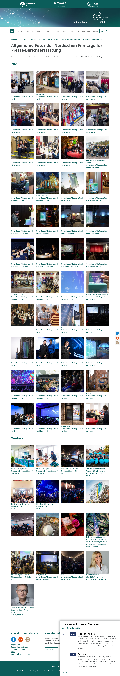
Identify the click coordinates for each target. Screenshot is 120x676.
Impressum (15, 645)
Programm (29, 31)
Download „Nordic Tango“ (20, 654)
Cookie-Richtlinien (18, 649)
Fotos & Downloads (38, 39)
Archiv (95, 31)
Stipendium (86, 31)
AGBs (13, 652)
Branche (56, 31)
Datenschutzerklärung (19, 647)
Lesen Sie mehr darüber (71, 628)
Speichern (67, 672)
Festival (20, 31)
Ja (63, 634)
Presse (48, 31)
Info (64, 31)
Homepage (15, 39)
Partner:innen (74, 31)
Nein (72, 634)
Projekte (39, 31)
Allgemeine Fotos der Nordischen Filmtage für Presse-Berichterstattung (75, 39)
